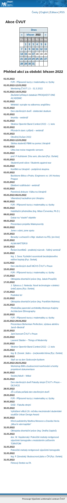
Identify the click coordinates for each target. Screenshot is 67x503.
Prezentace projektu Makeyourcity (27, 224)
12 (41, 49)
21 (21, 59)
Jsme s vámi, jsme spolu (22, 230)
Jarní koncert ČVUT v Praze (24, 334)
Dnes (34, 30)
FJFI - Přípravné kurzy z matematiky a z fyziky (32, 82)
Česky (35, 12)
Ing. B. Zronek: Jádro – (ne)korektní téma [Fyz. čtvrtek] (36, 353)
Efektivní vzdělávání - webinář (25, 185)
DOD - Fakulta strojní (21, 405)
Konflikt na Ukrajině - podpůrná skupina (30, 169)
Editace (54, 12)
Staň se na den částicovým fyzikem (27, 359)
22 (25, 59)
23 (29, 59)
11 (37, 49)
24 (33, 59)
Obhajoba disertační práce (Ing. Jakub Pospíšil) (34, 279)
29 (25, 63)
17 (33, 54)
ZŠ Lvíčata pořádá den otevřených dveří (30, 392)
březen (30, 34)
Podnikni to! (16, 295)
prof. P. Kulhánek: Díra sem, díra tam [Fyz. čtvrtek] (34, 156)
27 (45, 59)
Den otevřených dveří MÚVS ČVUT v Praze (32, 266)
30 (29, 63)
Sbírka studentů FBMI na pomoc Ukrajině (30, 143)
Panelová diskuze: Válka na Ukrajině (28, 192)
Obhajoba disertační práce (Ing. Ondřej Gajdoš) (34, 430)
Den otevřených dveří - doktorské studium (31, 111)
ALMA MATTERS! (19, 243)
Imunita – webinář (19, 117)
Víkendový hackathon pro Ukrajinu (27, 198)
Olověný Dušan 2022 (21, 137)
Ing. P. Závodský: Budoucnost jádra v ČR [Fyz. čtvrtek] (36, 456)
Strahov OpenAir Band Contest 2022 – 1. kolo (33, 124)
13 (45, 49)
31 (33, 63)
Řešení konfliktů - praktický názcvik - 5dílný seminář (36, 250)
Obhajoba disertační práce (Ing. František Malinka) (35, 301)
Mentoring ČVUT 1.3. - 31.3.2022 (27, 88)
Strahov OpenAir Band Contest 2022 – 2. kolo (33, 347)
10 (33, 49)
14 (21, 54)
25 (37, 59)
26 (41, 59)
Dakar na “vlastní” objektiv (23, 217)
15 (25, 54)
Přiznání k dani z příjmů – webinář (27, 130)
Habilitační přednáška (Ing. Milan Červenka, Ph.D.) (35, 211)
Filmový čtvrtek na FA (21, 463)
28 (21, 63)
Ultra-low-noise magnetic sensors (27, 150)
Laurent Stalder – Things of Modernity (29, 340)
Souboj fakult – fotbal (21, 376)
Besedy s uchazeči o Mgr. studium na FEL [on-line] (35, 237)
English (44, 12)
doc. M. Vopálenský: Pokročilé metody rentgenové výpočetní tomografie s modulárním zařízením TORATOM (35, 440)
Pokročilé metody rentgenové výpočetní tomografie (35, 450)
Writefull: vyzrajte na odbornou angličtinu (30, 104)
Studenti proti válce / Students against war (31, 163)
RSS (62, 12)
